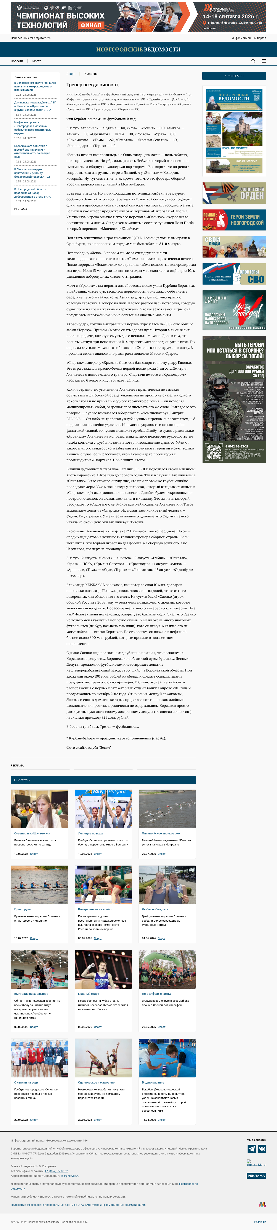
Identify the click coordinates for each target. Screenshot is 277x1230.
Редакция (260, 1222)
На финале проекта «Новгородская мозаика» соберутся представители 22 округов (32, 128)
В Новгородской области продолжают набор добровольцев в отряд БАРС (32, 193)
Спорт (70, 74)
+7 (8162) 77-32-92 (56, 1171)
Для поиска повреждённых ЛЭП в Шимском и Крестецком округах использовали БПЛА (35, 106)
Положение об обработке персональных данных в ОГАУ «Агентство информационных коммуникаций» (78, 1204)
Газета (36, 61)
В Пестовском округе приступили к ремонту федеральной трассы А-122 (32, 173)
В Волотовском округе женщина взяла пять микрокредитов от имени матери (35, 86)
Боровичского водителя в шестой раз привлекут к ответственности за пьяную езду (32, 151)
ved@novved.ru (70, 1175)
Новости (17, 61)
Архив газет (234, 76)
